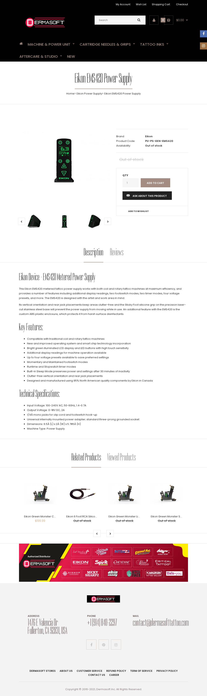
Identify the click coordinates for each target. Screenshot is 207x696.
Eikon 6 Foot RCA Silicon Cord (85, 516)
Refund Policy (116, 671)
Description (93, 252)
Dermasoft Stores (43, 671)
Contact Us (96, 675)
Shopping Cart (161, 4)
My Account (123, 4)
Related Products (86, 457)
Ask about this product (150, 196)
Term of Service (141, 671)
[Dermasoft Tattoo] (45, 28)
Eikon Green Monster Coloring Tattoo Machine (54, 516)
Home (70, 93)
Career (114, 675)
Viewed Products (121, 457)
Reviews (117, 252)
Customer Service (89, 671)
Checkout (182, 4)
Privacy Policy (167, 671)
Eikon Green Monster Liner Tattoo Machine (136, 516)
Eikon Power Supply (89, 93)
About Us (66, 671)
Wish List (141, 4)
